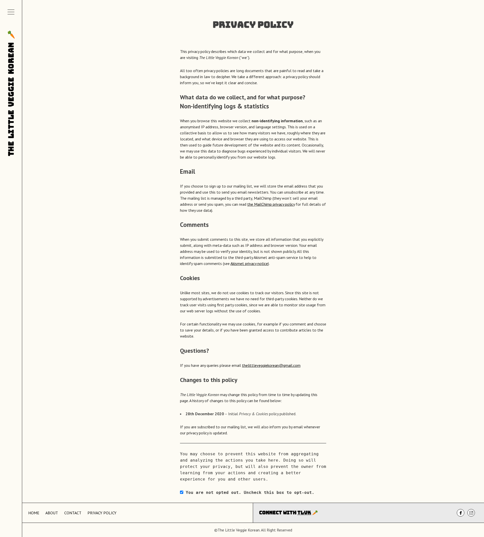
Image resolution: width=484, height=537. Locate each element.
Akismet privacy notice (249, 263)
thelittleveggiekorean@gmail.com (271, 365)
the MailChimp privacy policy (271, 204)
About (51, 512)
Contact (72, 512)
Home (33, 512)
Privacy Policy (101, 512)
